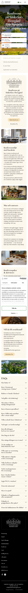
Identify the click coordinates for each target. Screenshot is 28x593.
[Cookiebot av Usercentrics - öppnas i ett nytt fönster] (20, 279)
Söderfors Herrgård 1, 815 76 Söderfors (13, 584)
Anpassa (13, 313)
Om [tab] (23, 282)
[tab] (12, 58)
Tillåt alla (14, 308)
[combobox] (19, 2)
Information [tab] (14, 282)
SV (20, 2)
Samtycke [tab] (5, 282)
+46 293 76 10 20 (13, 586)
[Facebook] (2, 574)
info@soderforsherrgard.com (14, 587)
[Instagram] (5, 574)
